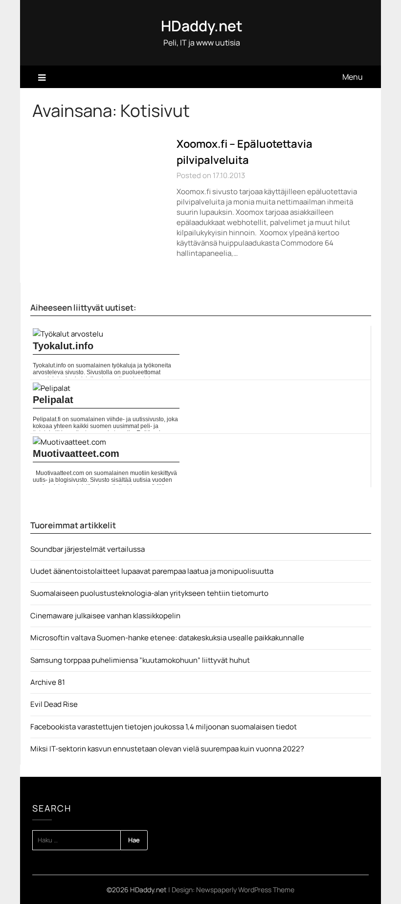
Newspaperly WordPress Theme (245, 889)
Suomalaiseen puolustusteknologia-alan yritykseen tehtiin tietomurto (149, 593)
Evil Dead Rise (54, 704)
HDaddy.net (202, 26)
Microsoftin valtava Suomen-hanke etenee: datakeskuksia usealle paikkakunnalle (167, 638)
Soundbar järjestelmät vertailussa (87, 549)
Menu (352, 76)
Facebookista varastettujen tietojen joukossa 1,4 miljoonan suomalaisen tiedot (163, 727)
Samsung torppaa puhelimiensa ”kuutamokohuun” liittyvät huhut (140, 660)
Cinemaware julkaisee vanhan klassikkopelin (105, 615)
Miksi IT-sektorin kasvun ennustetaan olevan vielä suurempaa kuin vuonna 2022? (167, 749)
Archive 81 (47, 682)
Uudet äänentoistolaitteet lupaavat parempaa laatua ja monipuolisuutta (151, 571)
